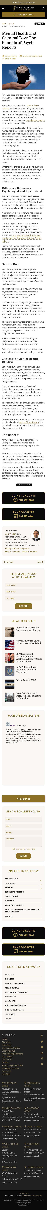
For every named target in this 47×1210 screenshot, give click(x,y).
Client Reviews (12, 988)
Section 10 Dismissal (14, 892)
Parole (8, 916)
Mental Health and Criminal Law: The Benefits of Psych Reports (19, 40)
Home (4, 24)
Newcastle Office (13, 1126)
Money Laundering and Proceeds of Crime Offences (22, 910)
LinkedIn (25, 552)
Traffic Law (10, 883)
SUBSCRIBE (23, 606)
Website (8, 552)
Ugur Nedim (12, 56)
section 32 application (29, 422)
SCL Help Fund (11, 896)
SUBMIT (23, 856)
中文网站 (8, 1018)
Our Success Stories (14, 983)
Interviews (10, 900)
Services (9, 887)
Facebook (16, 552)
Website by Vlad (23, 1205)
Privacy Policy (23, 1193)
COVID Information (14, 905)
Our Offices (10, 996)
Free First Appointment (16, 992)
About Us (9, 974)
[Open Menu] (3, 8)
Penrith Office (34, 1126)
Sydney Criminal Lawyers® (32, 1195)
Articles (11, 24)
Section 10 (10, 1014)
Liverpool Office (12, 1108)
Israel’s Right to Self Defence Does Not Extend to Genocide (28, 695)
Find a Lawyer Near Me (15, 1005)
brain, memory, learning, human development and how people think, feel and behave (22, 238)
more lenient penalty (35, 120)
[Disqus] (23, 751)
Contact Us (10, 1001)
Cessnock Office (34, 1167)
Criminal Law (11, 878)
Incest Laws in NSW (26, 680)
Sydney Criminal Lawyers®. (17, 548)
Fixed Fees (9, 979)
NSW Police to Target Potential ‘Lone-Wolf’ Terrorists (26, 669)
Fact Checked (10, 59)
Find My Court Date (14, 1010)
